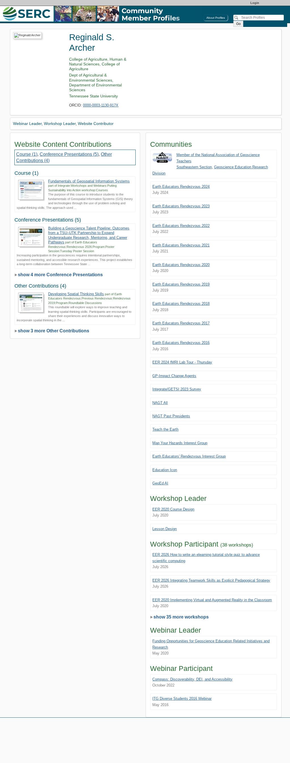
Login (254, 3)
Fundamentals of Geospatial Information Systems (89, 181)
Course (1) (26, 154)
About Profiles (215, 17)
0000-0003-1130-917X (100, 105)
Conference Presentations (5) (69, 154)
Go (238, 24)
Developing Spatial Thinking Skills (76, 294)
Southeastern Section (194, 167)
